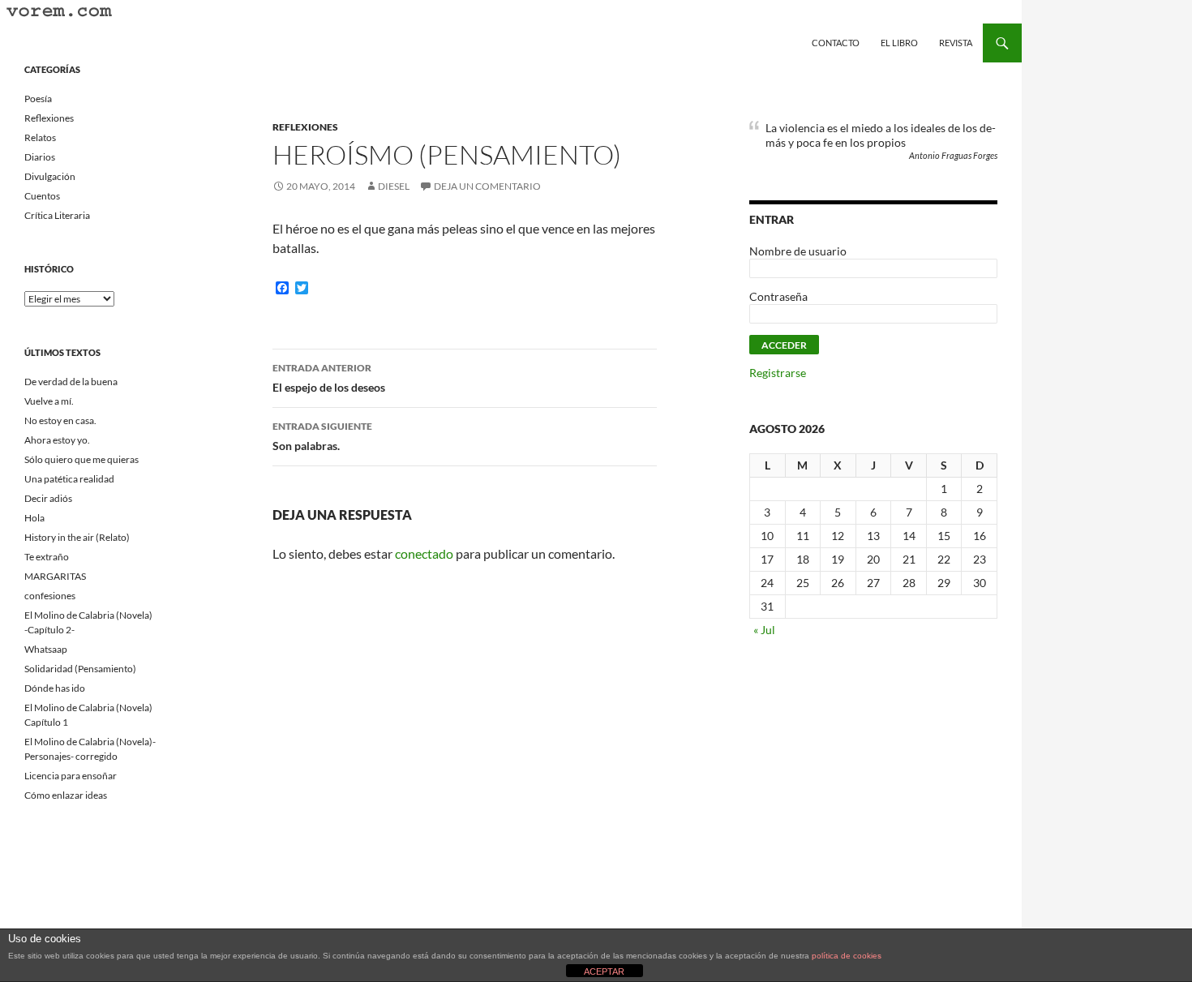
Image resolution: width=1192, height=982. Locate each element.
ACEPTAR (604, 971)
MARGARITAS (55, 576)
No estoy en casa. (60, 420)
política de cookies (846, 955)
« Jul (764, 630)
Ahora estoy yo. (57, 440)
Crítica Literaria (57, 215)
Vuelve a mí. (49, 401)
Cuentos (42, 196)
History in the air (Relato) (77, 537)
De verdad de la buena (71, 381)
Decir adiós (48, 498)
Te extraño (46, 557)
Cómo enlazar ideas (65, 795)
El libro (899, 42)
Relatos (40, 137)
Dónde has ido (54, 688)
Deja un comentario (487, 186)
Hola (34, 518)
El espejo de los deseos (328, 378)
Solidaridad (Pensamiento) (80, 669)
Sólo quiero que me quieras (81, 459)
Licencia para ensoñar (70, 776)
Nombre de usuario (798, 251)
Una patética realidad (69, 479)
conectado (424, 553)
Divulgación (49, 176)
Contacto (836, 42)
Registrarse (777, 373)
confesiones (49, 596)
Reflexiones (305, 127)
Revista (955, 42)
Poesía (38, 98)
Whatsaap (45, 649)
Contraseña (778, 296)
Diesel (393, 186)
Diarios (39, 157)
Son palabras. (322, 436)
